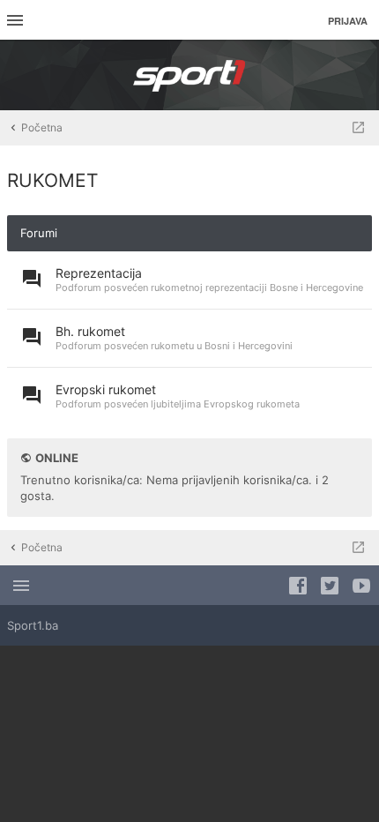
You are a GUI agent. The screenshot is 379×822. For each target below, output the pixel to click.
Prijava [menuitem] (348, 20)
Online (56, 458)
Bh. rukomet (90, 331)
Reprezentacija (99, 272)
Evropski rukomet (106, 389)
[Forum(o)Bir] (358, 128)
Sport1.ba (32, 625)
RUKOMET (52, 180)
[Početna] (189, 75)
